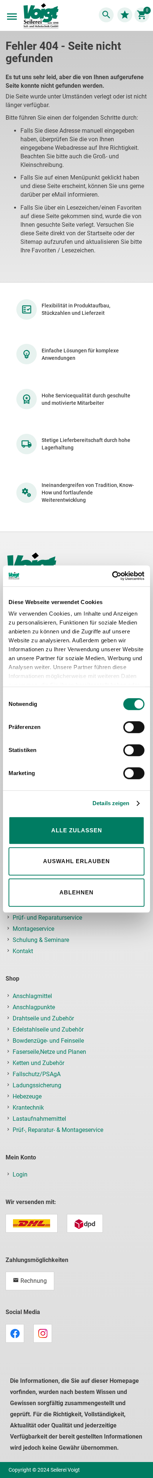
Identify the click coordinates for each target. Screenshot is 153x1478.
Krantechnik (28, 1107)
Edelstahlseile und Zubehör (48, 1029)
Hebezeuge (27, 1096)
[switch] (133, 728)
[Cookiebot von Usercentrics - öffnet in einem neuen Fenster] (111, 576)
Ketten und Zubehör (38, 1062)
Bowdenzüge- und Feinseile (48, 1040)
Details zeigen (110, 803)
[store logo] (40, 16)
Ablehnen (76, 892)
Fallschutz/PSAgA (37, 1074)
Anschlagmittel (32, 996)
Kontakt (23, 951)
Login (20, 1174)
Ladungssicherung (37, 1085)
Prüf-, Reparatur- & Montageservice (58, 1129)
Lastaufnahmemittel (39, 1118)
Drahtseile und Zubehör (43, 1018)
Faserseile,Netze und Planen (49, 1051)
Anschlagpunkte (34, 1007)
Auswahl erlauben (76, 861)
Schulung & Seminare (41, 939)
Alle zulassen (76, 830)
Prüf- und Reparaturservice (47, 917)
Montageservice (33, 928)
